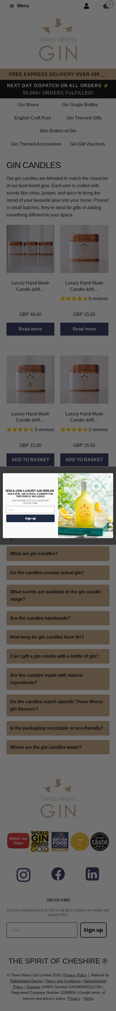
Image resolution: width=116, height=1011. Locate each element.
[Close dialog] (109, 477)
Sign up (30, 518)
